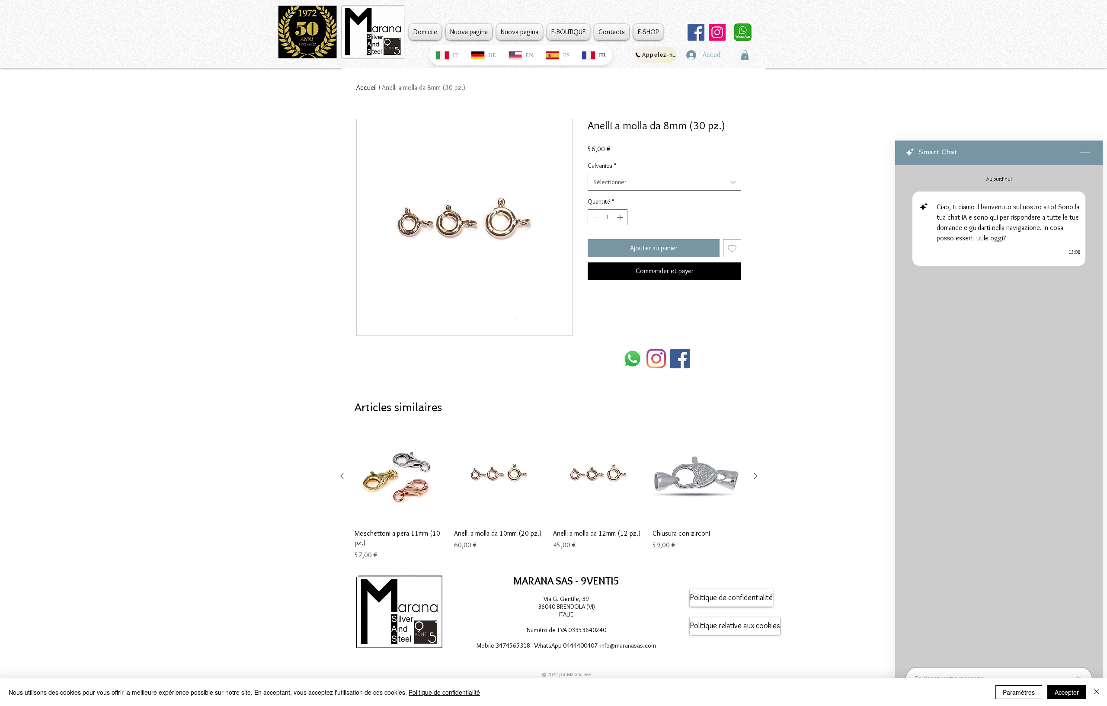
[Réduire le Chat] (1085, 153)
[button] (745, 55)
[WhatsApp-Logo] (632, 358)
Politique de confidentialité (444, 692)
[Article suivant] (755, 476)
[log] (999, 413)
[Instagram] (717, 32)
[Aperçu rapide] (400, 476)
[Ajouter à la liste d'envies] (732, 248)
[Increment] (620, 217)
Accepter (1067, 692)
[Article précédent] (342, 476)
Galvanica (602, 165)
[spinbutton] (607, 217)
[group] (549, 495)
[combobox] (664, 182)
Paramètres (1019, 692)
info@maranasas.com (628, 645)
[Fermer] (1096, 692)
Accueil (366, 87)
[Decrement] (594, 217)
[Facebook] (696, 32)
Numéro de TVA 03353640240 (566, 630)
